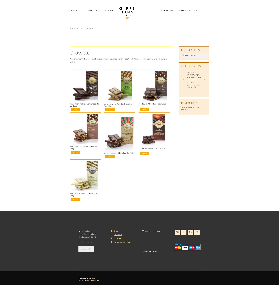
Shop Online (76, 10)
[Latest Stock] (155, 240)
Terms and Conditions (122, 242)
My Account (118, 238)
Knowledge (109, 10)
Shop (81, 28)
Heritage (92, 10)
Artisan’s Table (168, 10)
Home (75, 28)
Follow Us (184, 109)
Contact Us (86, 249)
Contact (198, 10)
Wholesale (184, 10)
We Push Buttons (93, 280)
